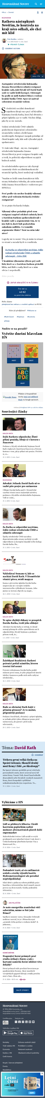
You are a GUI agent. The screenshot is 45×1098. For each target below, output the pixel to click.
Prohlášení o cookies (25, 1046)
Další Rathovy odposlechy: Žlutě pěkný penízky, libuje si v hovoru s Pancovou (21, 440)
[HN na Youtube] (33, 1022)
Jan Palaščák (14, 903)
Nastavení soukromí (25, 1049)
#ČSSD (6, 321)
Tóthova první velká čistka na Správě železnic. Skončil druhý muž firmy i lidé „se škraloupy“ (21, 763)
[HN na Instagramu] (23, 1022)
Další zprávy (22, 990)
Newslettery (7, 1070)
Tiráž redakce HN (9, 1046)
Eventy (5, 1066)
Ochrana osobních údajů (26, 1042)
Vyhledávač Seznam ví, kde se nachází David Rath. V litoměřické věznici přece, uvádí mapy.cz (21, 576)
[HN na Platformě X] (16, 1022)
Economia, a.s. (17, 1009)
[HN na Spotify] (30, 1022)
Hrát (14, 360)
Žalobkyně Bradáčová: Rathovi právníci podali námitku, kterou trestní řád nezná (20, 663)
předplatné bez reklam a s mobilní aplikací (18, 304)
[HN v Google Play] (10, 1033)
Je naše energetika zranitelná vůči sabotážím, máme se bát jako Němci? (21, 910)
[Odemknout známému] (42, 12)
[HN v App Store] (26, 1033)
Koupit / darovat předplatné (12, 1063)
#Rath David (9, 317)
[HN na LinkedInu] (26, 1022)
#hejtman (20, 317)
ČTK (38, 76)
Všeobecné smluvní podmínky (28, 1053)
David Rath (25, 748)
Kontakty (6, 1042)
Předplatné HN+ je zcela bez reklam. (31, 407)
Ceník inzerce (7, 1056)
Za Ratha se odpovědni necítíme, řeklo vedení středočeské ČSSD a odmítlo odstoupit (20, 530)
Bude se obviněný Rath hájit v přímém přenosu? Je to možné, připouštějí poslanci (19, 710)
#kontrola (31, 317)
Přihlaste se (31, 310)
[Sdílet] (38, 12)
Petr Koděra (11, 39)
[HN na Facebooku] (19, 1022)
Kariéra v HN (7, 1053)
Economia (6, 1049)
